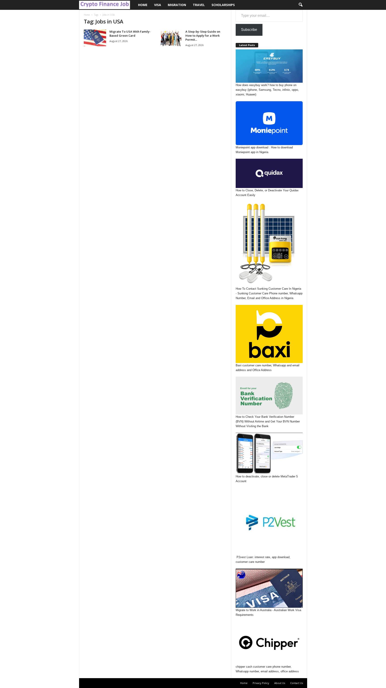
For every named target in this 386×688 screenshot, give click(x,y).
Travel (199, 5)
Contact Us (296, 683)
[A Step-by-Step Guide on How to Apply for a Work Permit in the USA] (171, 38)
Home (142, 5)
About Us (279, 683)
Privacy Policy (261, 683)
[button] (300, 5)
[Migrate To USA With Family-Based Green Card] (95, 38)
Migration (177, 5)
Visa (157, 5)
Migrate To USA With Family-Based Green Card (130, 34)
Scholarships (223, 5)
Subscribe (249, 30)
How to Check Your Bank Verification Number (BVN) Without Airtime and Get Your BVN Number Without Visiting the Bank (268, 421)
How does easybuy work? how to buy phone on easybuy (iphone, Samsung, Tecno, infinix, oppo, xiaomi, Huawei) (267, 89)
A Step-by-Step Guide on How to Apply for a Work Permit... (202, 36)
